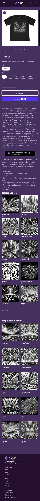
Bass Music (25, 343)
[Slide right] (24, 49)
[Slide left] (15, 49)
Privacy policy (10, 497)
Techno (24, 441)
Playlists (8, 486)
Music (7, 470)
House (5, 417)
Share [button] (6, 311)
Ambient (5, 343)
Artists (7, 481)
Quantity (4, 81)
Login (7, 474)
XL (23, 77)
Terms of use (9, 495)
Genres (7, 483)
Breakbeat (6, 368)
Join (6, 472)
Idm (23, 417)
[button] (4, 3)
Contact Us (9, 492)
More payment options (20, 104)
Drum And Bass (26, 368)
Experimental (26, 392)
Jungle (5, 441)
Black (6, 69)
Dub (4, 392)
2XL (30, 77)
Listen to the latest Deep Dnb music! (20, 153)
